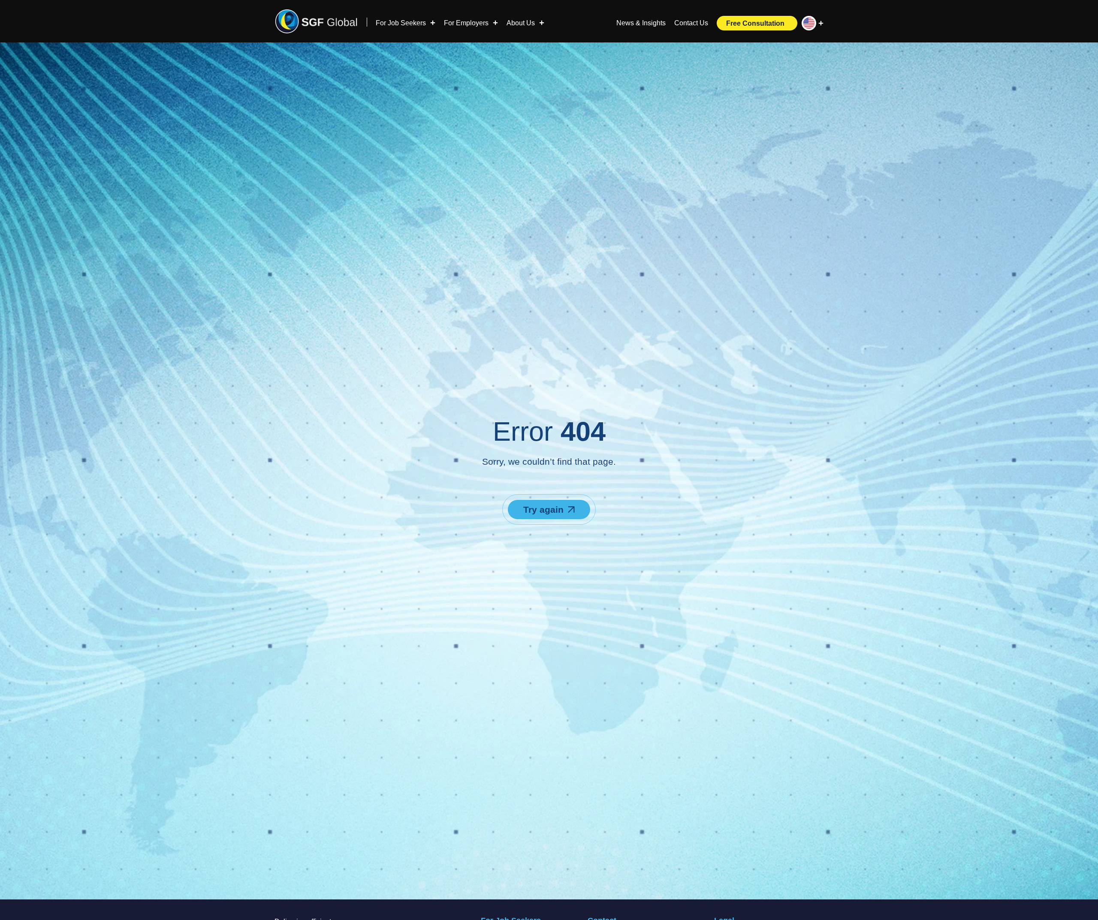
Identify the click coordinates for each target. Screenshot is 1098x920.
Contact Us (691, 23)
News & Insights (641, 23)
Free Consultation (755, 23)
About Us (521, 23)
